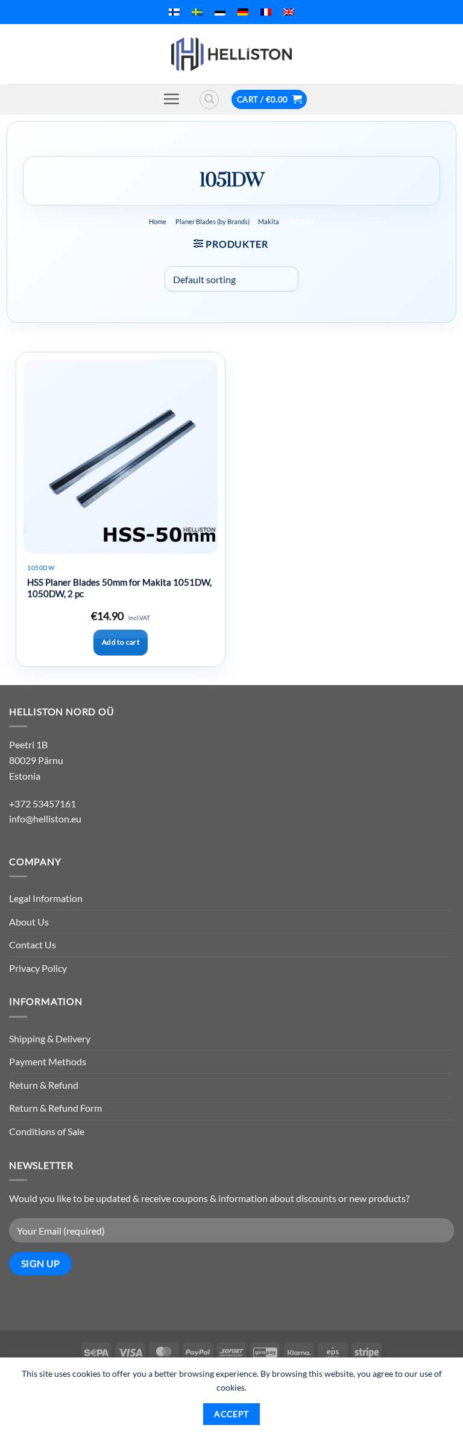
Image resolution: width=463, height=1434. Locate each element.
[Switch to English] (288, 12)
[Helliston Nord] (231, 54)
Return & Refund (43, 1085)
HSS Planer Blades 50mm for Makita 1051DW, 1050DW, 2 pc (119, 588)
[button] (171, 99)
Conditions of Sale (46, 1131)
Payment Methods (47, 1061)
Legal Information (46, 898)
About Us (29, 921)
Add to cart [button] (120, 642)
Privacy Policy (38, 968)
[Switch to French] (265, 12)
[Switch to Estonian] (220, 12)
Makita (268, 221)
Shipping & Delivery (49, 1038)
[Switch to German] (243, 12)
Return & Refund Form (55, 1107)
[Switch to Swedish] (197, 12)
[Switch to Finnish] (174, 12)
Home (157, 221)
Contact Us (32, 944)
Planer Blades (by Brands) (212, 221)
